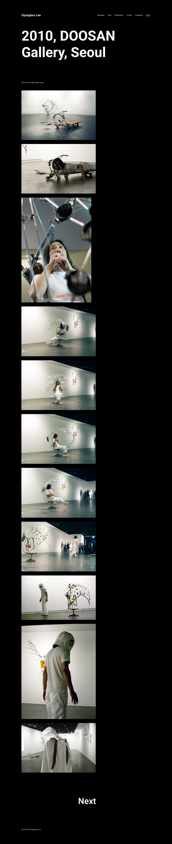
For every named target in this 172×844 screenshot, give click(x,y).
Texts (110, 15)
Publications (119, 15)
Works (148, 15)
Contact (129, 15)
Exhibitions (139, 15)
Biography (100, 15)
